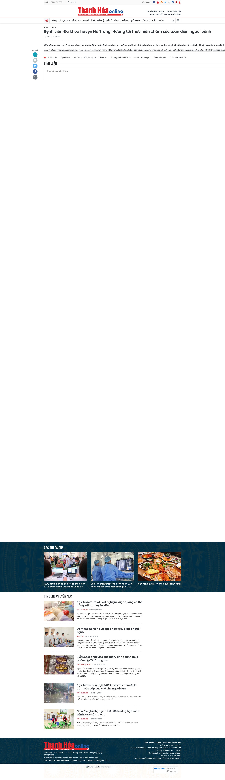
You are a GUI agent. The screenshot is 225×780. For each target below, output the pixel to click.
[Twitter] (165, 2)
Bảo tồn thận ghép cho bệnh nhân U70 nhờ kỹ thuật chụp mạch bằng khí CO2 (111, 585)
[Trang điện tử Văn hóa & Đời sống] (173, 2)
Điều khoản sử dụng (142, 758)
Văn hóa (117, 20)
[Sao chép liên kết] (35, 77)
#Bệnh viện (52, 57)
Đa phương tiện (174, 11)
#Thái (136, 57)
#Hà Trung (77, 57)
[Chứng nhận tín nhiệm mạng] (98, 766)
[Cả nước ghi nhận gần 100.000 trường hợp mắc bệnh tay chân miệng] (59, 719)
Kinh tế (86, 20)
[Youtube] (158, 2)
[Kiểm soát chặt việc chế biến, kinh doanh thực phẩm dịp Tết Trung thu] (59, 665)
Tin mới (72, 2)
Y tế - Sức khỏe (50, 28)
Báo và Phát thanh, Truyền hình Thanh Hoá (67, 745)
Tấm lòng (160, 20)
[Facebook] (154, 2)
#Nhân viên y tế (159, 57)
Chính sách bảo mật (160, 758)
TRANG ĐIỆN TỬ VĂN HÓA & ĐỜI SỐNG (165, 14)
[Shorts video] (179, 2)
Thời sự (54, 20)
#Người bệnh (65, 57)
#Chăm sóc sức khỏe (177, 57)
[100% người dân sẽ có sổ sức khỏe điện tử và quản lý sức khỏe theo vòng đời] (65, 566)
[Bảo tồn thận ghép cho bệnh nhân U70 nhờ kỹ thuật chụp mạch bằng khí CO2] (112, 566)
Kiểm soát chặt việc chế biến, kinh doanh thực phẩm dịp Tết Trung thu (107, 658)
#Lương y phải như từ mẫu (120, 57)
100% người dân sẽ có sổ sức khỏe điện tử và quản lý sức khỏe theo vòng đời (64, 585)
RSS (179, 758)
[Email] (35, 54)
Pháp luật (101, 20)
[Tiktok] (169, 2)
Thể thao (125, 20)
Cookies (173, 758)
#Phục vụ (103, 57)
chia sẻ (35, 50)
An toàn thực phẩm (84, 665)
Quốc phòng (135, 20)
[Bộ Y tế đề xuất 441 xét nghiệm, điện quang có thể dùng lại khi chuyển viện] (59, 611)
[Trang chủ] (46, 20)
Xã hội (92, 20)
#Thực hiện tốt (90, 57)
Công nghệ (146, 20)
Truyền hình (152, 11)
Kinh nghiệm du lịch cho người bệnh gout (159, 583)
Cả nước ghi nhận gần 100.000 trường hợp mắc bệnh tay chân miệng (108, 713)
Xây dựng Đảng (64, 20)
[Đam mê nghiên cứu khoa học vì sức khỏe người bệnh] (59, 637)
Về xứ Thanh (77, 20)
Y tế (153, 20)
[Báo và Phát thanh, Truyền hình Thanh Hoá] (101, 11)
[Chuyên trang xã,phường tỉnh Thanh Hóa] (176, 2)
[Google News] (162, 2)
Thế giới (109, 20)
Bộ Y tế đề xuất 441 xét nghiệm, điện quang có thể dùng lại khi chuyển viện (109, 604)
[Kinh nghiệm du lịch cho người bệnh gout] (159, 566)
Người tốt (80, 637)
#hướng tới (145, 57)
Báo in (162, 11)
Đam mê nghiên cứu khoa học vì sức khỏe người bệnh (108, 630)
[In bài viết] (35, 60)
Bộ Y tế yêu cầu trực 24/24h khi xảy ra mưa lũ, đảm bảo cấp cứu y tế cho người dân (107, 687)
